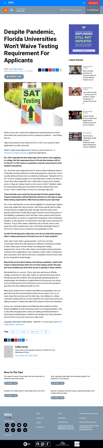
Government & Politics (87, 67)
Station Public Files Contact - (88, 422)
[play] (5, 10)
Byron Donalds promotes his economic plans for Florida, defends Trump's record (89, 75)
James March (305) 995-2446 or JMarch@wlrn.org (88, 426)
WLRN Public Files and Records (89, 413)
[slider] (14, 10)
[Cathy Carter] (8, 352)
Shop (59, 413)
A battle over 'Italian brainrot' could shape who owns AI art (24, 391)
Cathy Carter (17, 69)
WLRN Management (85, 429)
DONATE (94, 3)
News (13, 332)
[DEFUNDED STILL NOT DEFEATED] (84, 39)
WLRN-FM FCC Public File (65, 427)
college (23, 332)
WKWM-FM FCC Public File (66, 429)
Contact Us (40, 418)
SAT (45, 332)
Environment (87, 133)
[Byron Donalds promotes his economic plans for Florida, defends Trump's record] (75, 70)
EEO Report (83, 418)
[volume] (11, 10)
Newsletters (62, 418)
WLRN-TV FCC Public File (65, 426)
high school (35, 332)
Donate (39, 422)
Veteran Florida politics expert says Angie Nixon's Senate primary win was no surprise (90, 120)
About (38, 413)
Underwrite (40, 427)
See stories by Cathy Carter (26, 355)
